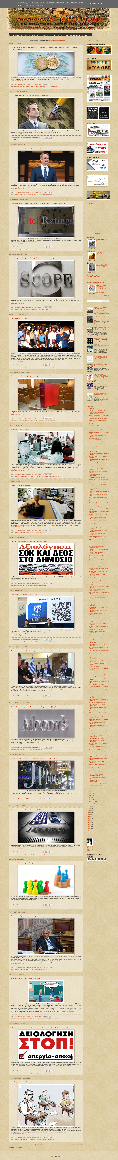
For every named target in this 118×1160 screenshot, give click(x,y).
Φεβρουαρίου (92, 801)
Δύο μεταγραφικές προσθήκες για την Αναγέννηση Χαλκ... (97, 590)
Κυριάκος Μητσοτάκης (41, 367)
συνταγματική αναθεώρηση (48, 194)
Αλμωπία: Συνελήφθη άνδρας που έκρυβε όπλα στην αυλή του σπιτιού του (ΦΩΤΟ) (101, 265)
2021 (89, 814)
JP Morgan (38, 800)
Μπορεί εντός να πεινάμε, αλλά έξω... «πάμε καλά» (27, 863)
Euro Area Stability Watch (54, 86)
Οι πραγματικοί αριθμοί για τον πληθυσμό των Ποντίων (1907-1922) (100, 394)
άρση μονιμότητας (26, 139)
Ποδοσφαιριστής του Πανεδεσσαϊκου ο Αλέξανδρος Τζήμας (97, 553)
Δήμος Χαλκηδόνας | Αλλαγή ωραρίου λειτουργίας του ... (97, 426)
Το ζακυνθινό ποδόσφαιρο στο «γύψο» (97, 410)
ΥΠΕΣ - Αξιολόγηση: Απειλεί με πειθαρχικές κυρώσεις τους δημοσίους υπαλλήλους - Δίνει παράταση (42, 1028)
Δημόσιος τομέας (40, 139)
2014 (89, 828)
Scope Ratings (45, 309)
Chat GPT (54, 420)
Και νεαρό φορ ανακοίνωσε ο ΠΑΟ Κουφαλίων (98, 788)
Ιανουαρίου (91, 803)
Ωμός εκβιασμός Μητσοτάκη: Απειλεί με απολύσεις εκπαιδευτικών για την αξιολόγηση (38, 651)
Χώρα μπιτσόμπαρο (93, 500)
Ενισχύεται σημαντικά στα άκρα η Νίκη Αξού (98, 482)
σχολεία (54, 367)
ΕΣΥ (35, 367)
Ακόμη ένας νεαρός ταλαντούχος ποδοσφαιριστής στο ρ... (96, 775)
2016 (89, 824)
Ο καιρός (98, 240)
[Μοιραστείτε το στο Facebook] (49, 84)
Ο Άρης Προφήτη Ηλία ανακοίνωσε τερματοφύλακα (96, 781)
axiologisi (53, 641)
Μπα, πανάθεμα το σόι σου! (19, 318)
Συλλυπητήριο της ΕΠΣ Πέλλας (95, 749)
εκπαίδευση (28, 1139)
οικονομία (33, 906)
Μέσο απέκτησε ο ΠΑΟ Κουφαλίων (96, 684)
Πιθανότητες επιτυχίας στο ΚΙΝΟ (100, 338)
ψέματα (58, 367)
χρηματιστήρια (49, 906)
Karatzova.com (91, 251)
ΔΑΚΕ (31, 1018)
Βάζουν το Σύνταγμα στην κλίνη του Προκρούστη (26, 149)
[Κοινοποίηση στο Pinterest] (51, 84)
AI (45, 585)
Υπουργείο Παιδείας (53, 1018)
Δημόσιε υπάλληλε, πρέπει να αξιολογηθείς (24, 595)
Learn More (93, 3)
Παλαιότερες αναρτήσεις (76, 1144)
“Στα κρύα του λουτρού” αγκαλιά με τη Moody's (26, 810)
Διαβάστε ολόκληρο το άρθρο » (17, 80)
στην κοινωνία (43, 86)
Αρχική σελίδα (22, 86)
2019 (89, 818)
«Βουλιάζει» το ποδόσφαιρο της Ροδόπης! (97, 506)
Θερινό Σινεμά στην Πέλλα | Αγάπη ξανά (97, 423)
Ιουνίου (91, 793)
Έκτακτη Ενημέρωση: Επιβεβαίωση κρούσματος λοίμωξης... (96, 547)
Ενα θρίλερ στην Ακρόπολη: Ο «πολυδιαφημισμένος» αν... (95, 439)
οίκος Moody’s (33, 749)
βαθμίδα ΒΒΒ (32, 249)
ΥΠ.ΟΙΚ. (34, 800)
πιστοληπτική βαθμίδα (30, 854)
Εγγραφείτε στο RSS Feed (92, 40)
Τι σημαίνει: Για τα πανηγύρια (95, 557)
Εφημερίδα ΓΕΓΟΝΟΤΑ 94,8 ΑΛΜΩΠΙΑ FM (97, 239)
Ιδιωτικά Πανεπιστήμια (30, 420)
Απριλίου (91, 797)
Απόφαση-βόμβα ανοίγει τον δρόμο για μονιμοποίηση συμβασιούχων (101, 384)
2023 (89, 810)
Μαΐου (90, 795)
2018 (89, 820)
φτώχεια (44, 906)
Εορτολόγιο (97, 233)
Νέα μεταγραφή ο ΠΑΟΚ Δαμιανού (96, 462)
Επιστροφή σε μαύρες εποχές (20, 429)
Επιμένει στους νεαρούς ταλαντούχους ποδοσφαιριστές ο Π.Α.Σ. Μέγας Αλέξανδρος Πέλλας (101, 375)
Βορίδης (27, 969)
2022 (89, 812)
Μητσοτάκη (39, 697)
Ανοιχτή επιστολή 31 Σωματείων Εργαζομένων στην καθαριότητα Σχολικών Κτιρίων (100, 357)
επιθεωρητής (40, 1139)
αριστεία (21, 1018)
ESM (47, 86)
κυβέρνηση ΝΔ (38, 641)
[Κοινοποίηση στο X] (47, 84)
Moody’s (43, 800)
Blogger (65, 1156)
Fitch (43, 249)
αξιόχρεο (21, 249)
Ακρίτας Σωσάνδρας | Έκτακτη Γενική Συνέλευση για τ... (97, 675)
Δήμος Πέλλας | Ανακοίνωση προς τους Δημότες (99, 702)
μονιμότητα (34, 194)
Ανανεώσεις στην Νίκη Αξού (95, 566)
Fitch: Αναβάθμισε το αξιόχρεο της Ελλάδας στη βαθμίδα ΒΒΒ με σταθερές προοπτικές (38, 203)
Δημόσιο (32, 476)
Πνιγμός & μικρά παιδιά (94, 666)
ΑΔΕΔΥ (15, 139)
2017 (89, 822)
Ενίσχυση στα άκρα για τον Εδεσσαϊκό (97, 738)
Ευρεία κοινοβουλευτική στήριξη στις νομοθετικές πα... (96, 736)
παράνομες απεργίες (38, 969)
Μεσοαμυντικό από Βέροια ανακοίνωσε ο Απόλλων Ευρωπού (97, 672)
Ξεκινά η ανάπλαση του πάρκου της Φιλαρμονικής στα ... (96, 442)
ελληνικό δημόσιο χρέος (34, 86)
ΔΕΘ (27, 367)
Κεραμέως (45, 1139)
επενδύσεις (28, 906)
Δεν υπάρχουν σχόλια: (37, 84)
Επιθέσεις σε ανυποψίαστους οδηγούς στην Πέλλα (100, 308)
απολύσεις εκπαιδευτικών (25, 697)
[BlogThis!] (46, 84)
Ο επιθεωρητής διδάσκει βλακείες (21, 1082)
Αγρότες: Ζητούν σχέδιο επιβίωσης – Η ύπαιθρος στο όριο (101, 253)
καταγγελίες (39, 1018)
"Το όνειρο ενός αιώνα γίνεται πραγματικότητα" (98, 710)
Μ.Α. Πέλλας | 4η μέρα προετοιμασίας (97, 444)
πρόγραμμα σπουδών (40, 420)
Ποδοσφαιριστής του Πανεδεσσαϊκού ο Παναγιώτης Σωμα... (97, 413)
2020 (89, 816)
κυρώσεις (47, 1073)
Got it (100, 3)
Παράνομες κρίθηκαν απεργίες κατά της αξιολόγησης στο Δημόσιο (31, 916)
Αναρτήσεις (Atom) (18, 1147)
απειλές (21, 1073)
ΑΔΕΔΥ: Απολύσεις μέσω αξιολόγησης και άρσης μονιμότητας (30, 95)
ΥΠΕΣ (62, 1073)
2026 (89, 406)
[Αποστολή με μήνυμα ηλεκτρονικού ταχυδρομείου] (44, 84)
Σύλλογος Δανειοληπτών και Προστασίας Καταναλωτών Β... (97, 705)
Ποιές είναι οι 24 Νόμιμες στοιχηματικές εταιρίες (99, 347)
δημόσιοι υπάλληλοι (39, 476)
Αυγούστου (91, 408)
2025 (89, 806)
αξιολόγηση (16, 86)
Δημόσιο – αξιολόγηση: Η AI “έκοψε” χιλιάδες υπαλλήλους (29, 541)
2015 (89, 826)
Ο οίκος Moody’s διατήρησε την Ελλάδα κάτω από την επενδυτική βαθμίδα (34, 707)
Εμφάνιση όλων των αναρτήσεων (57, 40)
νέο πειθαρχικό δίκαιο (48, 476)
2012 (89, 832)
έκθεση (27, 86)
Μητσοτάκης (28, 194)
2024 (89, 808)
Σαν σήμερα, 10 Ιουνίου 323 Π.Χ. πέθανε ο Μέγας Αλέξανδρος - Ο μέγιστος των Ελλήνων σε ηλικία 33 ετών (101, 318)
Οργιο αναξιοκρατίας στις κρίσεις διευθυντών (25, 978)
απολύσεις (22, 476)
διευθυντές (35, 1018)
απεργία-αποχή (26, 1073)
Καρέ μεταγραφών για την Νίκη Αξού (96, 555)
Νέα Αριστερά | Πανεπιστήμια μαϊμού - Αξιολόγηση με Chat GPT (31, 376)
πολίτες (43, 641)
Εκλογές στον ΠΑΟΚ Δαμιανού (95, 584)
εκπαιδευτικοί (31, 367)
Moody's (44, 854)
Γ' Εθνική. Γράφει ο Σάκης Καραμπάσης (97, 477)
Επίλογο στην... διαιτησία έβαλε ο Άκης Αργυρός (99, 783)
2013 (89, 830)
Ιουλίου (91, 791)
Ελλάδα (33, 309)
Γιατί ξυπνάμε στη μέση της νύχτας (96, 629)
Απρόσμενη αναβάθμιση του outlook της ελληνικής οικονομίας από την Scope (34, 258)
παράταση (52, 1073)
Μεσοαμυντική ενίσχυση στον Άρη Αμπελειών (98, 418)
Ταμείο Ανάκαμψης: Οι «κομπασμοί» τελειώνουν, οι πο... (96, 717)
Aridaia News (91, 263)
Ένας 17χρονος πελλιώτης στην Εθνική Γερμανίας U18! (100, 365)
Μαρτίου (91, 799)
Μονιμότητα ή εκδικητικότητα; (20, 485)
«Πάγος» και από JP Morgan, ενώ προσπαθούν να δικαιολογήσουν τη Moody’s (34, 759)
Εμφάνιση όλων (106, 295)
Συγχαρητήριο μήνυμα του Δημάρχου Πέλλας (98, 595)
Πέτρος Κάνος (91, 846)
